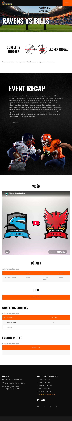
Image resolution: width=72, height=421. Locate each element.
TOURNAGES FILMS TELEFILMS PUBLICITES (51, 2)
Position (54, 318)
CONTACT (41, 14)
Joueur (10, 318)
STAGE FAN (11, 322)
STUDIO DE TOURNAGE (45, 8)
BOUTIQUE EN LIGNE (44, 11)
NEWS (40, 5)
